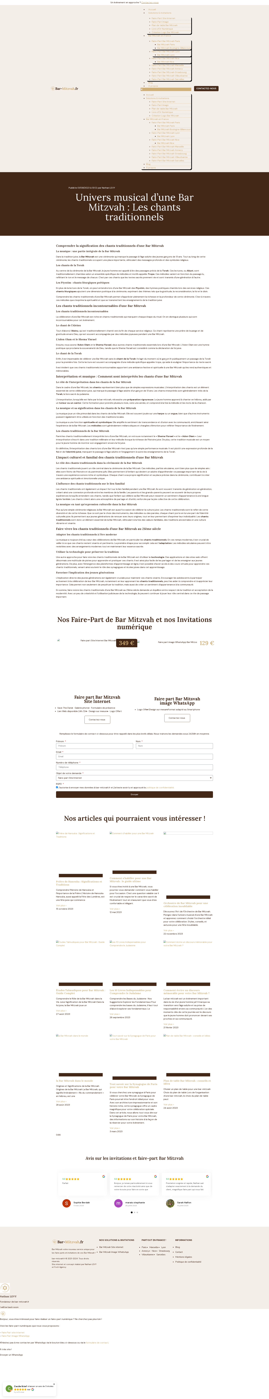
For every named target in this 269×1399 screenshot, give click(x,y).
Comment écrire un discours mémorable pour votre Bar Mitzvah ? (186, 992)
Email (59, 752)
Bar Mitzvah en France (159, 35)
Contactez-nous (150, 2)
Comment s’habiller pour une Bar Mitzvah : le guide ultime (130, 880)
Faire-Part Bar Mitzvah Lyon (166, 51)
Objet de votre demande (69, 773)
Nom (138, 741)
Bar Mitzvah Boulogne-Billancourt (174, 48)
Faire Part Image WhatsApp (16, 1335)
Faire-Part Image (160, 21)
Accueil (152, 9)
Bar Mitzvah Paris (166, 44)
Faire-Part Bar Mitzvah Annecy (167, 68)
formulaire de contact (97, 1342)
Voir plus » (61, 905)
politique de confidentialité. (160, 787)
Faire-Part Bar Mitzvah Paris (166, 41)
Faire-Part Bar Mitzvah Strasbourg (169, 72)
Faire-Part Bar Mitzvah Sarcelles (168, 79)
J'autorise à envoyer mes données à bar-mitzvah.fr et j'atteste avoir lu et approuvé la (116, 787)
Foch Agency (60, 1267)
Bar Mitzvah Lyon (166, 54)
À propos (153, 85)
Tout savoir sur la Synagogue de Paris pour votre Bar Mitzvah (133, 1085)
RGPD (59, 784)
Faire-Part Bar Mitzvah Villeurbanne (170, 75)
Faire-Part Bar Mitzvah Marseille (168, 65)
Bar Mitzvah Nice (165, 61)
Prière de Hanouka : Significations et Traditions (79, 883)
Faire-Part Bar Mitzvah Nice (165, 58)
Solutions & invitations (159, 12)
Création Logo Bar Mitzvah (165, 32)
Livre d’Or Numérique (162, 28)
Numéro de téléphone (67, 763)
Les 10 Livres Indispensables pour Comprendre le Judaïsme (130, 992)
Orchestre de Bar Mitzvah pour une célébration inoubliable (186, 904)
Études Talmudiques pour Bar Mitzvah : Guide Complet (80, 992)
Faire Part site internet (13, 1332)
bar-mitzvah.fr (58, 1258)
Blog (150, 82)
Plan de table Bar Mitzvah (165, 25)
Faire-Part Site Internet (163, 18)
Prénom (60, 741)
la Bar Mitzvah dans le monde (74, 1080)
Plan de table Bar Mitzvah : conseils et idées (187, 1082)
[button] (166, 89)
